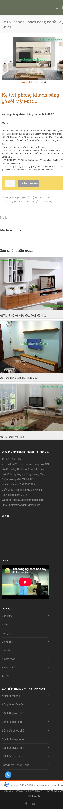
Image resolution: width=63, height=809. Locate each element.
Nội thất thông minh (13, 747)
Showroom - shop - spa (15, 765)
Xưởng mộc (8, 659)
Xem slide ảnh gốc (32, 82)
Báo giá (6, 633)
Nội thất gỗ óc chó (12, 713)
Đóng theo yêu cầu (21, 197)
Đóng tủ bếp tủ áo (12, 721)
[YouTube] (33, 804)
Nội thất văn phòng (13, 739)
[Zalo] (41, 804)
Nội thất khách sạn (12, 756)
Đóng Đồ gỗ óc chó (13, 730)
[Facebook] (26, 804)
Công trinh (7, 641)
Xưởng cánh (8, 667)
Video (5, 624)
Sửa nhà (6, 650)
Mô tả (4, 217)
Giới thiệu (7, 615)
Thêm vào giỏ (29, 183)
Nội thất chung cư (12, 696)
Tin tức (6, 676)
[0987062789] (8, 774)
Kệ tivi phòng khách (41, 197)
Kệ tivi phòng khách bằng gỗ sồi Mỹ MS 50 (31, 201)
